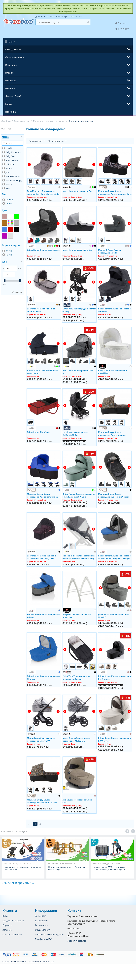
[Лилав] (4, 236)
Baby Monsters (13, 152)
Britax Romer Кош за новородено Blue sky (43, 677)
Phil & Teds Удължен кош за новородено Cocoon (76, 677)
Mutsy (9, 184)
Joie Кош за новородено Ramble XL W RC (113, 615)
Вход (4, 915)
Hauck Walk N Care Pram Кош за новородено (42, 371)
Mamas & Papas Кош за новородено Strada (109, 251)
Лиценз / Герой (13, 96)
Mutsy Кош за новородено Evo (77, 191)
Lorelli (9, 148)
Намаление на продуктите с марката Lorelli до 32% (22, 868)
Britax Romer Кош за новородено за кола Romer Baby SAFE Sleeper (114, 557)
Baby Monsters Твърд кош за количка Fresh (41, 310)
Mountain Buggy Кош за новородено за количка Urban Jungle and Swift (42, 801)
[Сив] (16, 223)
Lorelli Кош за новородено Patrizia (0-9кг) (79, 310)
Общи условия (42, 929)
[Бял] (10, 216)
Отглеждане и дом (14, 57)
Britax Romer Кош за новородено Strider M (114, 310)
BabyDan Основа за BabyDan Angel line (77, 615)
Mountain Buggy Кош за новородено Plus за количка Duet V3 (43, 495)
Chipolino (10, 164)
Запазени (7, 929)
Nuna (8, 188)
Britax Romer (12, 160)
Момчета (10, 88)
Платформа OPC (43, 939)
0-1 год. (9, 251)
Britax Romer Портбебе (38, 432)
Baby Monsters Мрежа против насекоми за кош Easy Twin (41, 557)
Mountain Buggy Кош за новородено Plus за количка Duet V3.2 (115, 192)
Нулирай (18, 292)
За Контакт (76, 16)
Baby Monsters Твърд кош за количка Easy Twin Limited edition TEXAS (43, 192)
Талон (50, 16)
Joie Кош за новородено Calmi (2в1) (77, 801)
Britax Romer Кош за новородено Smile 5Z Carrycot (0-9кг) (79, 495)
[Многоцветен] (10, 223)
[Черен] (16, 229)
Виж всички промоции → (18, 883)
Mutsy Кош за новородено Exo (77, 250)
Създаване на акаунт (13, 920)
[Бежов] (4, 216)
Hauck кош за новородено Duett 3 (79, 371)
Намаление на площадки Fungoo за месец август (66, 868)
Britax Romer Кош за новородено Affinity (43, 615)
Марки (8, 103)
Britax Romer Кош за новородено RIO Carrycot (114, 739)
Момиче (9, 199)
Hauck (9, 168)
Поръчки (7, 925)
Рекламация (62, 16)
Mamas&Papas (13, 176)
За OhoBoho (41, 920)
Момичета (10, 80)
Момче (9, 203)
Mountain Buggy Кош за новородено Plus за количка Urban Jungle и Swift (112, 433)
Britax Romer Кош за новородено (43, 250)
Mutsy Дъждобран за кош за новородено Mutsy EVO (41, 739)
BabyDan (10, 156)
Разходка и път (13, 49)
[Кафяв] (4, 223)
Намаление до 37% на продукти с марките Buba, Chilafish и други (110, 868)
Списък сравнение (12, 934)
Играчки (9, 72)
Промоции (10, 111)
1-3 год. (9, 254)
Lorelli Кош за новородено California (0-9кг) (75, 433)
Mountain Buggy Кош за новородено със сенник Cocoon (113, 495)
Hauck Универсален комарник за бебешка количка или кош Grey (79, 557)
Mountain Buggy (14, 180)
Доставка (40, 16)
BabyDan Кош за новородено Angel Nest (112, 371)
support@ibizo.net (77, 940)
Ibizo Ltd (49, 961)
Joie (7, 172)
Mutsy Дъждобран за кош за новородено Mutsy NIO (77, 739)
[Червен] (10, 229)
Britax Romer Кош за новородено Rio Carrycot (114, 677)
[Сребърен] (10, 236)
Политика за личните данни (49, 934)
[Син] (4, 229)
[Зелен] (16, 216)
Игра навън (11, 64)
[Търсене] (88, 22)
